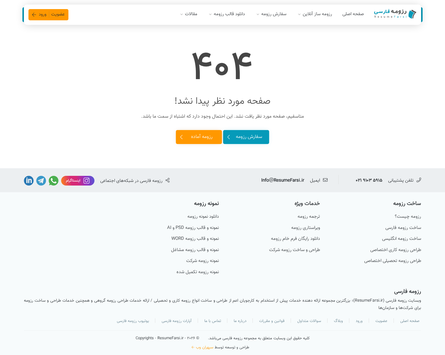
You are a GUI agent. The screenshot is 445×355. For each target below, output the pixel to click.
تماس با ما (212, 321)
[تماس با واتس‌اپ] (53, 180)
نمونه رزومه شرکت (202, 261)
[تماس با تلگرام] (40, 180)
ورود (359, 321)
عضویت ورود (52, 14)
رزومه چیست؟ (408, 216)
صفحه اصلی (353, 14)
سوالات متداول (309, 321)
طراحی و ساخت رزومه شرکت (294, 250)
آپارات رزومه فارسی (177, 321)
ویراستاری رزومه (305, 228)
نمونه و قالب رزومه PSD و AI (193, 228)
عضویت (381, 321)
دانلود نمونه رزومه (203, 216)
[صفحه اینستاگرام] (77, 180)
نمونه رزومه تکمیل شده (197, 272)
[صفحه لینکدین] (29, 180)
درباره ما (240, 321)
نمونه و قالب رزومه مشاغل (195, 250)
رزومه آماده (202, 137)
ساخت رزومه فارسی (403, 228)
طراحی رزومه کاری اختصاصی (395, 250)
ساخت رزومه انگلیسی (401, 239)
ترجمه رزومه (309, 216)
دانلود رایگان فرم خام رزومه (295, 239)
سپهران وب (204, 347)
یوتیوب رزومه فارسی (133, 321)
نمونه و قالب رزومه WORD (195, 239)
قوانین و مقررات (272, 321)
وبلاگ (338, 321)
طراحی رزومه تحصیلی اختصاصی (392, 261)
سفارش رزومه (249, 137)
